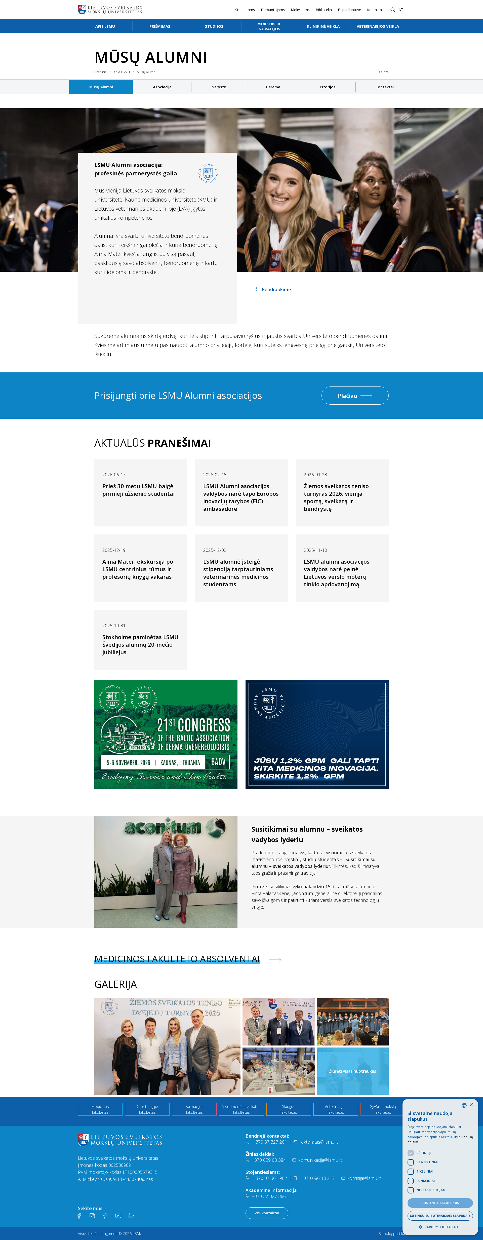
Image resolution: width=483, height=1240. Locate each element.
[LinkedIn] (131, 1216)
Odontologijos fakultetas (147, 1109)
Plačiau (347, 395)
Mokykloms (300, 9)
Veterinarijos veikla (378, 26)
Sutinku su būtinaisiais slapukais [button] (440, 1216)
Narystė (219, 86)
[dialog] (440, 1167)
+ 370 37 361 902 (269, 1178)
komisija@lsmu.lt (364, 1178)
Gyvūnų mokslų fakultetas (383, 1109)
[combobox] (464, 1105)
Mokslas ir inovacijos (268, 26)
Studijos (214, 26)
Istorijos (328, 86)
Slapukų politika (392, 1233)
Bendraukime (276, 289)
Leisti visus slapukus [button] (440, 1203)
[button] (440, 1227)
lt (401, 9)
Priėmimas (159, 26)
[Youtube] (118, 1216)
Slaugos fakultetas (288, 1109)
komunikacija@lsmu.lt (320, 1160)
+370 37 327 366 (269, 1196)
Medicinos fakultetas (100, 1109)
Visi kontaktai (267, 1213)
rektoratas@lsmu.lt (318, 1142)
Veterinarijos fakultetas (336, 1109)
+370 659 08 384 (269, 1160)
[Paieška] (392, 9)
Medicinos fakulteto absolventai (177, 959)
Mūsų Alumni (101, 86)
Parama (273, 86)
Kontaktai (375, 9)
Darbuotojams (273, 9)
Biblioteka (324, 9)
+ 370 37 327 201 (269, 1142)
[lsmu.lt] (110, 9)
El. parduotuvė (349, 9)
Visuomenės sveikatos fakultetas (241, 1109)
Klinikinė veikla (323, 26)
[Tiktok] (105, 1216)
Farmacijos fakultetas (194, 1109)
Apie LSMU (105, 26)
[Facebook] (79, 1216)
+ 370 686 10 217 (317, 1178)
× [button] (471, 1105)
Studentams (245, 9)
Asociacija (162, 86)
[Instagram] (92, 1216)
